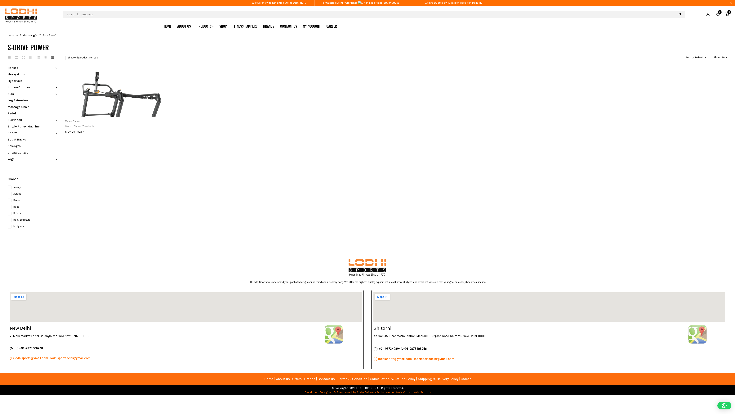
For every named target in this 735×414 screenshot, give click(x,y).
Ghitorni (382, 328)
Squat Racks (17, 139)
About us (283, 379)
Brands (310, 379)
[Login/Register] (708, 14)
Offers (297, 379)
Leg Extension (18, 100)
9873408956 (391, 2)
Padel (12, 113)
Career (466, 379)
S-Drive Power (74, 131)
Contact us (326, 379)
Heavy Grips (16, 74)
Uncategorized (18, 152)
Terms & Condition (353, 379)
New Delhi (20, 328)
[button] (724, 405)
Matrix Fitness (73, 121)
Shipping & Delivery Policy (438, 379)
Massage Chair (18, 107)
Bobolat (17, 213)
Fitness (13, 68)
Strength (14, 146)
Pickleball (15, 120)
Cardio (69, 126)
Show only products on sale (83, 57)
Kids (11, 94)
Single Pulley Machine (24, 126)
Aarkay (17, 187)
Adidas (17, 193)
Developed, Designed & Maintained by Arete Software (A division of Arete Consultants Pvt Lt (366, 392)
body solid (19, 226)
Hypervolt (15, 81)
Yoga (11, 159)
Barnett (17, 200)
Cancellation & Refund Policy (392, 379)
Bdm (16, 206)
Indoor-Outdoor (19, 87)
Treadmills (88, 126)
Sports (12, 133)
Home (11, 35)
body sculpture (21, 219)
